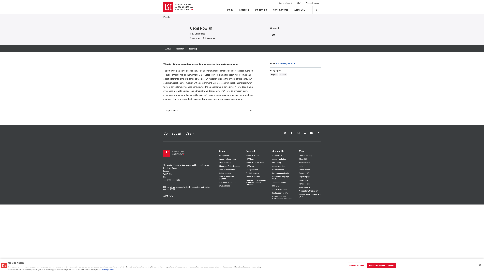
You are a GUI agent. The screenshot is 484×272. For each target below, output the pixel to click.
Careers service (278, 166)
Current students (286, 3)
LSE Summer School (227, 182)
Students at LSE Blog (280, 189)
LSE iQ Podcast (252, 170)
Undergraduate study (227, 159)
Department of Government (203, 38)
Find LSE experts (252, 173)
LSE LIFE (275, 186)
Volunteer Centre (279, 182)
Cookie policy (304, 180)
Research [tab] (180, 49)
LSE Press (250, 166)
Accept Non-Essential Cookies (381, 265)
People (166, 17)
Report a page (304, 177)
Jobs (301, 166)
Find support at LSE (280, 193)
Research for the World (255, 163)
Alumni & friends (312, 3)
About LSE (299, 9)
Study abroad (224, 186)
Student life (261, 9)
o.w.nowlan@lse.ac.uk (285, 63)
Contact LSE (304, 173)
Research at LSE (252, 156)
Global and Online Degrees (229, 166)
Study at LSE (224, 156)
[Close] (480, 265)
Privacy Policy (108, 269)
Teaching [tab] (193, 49)
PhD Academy (278, 170)
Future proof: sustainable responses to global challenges (256, 182)
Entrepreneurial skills (280, 173)
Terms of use (304, 184)
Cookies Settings (305, 156)
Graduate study (225, 163)
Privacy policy (304, 187)
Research (244, 9)
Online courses (225, 173)
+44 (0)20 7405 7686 (171, 180)
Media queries (304, 163)
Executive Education (227, 170)
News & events (280, 9)
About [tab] (168, 49)
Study (230, 9)
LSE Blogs (250, 159)
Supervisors (171, 110)
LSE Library (276, 163)
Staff (299, 3)
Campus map (304, 170)
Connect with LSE (177, 133)
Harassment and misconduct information (282, 197)
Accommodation (279, 159)
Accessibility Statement (308, 191)
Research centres (253, 177)
